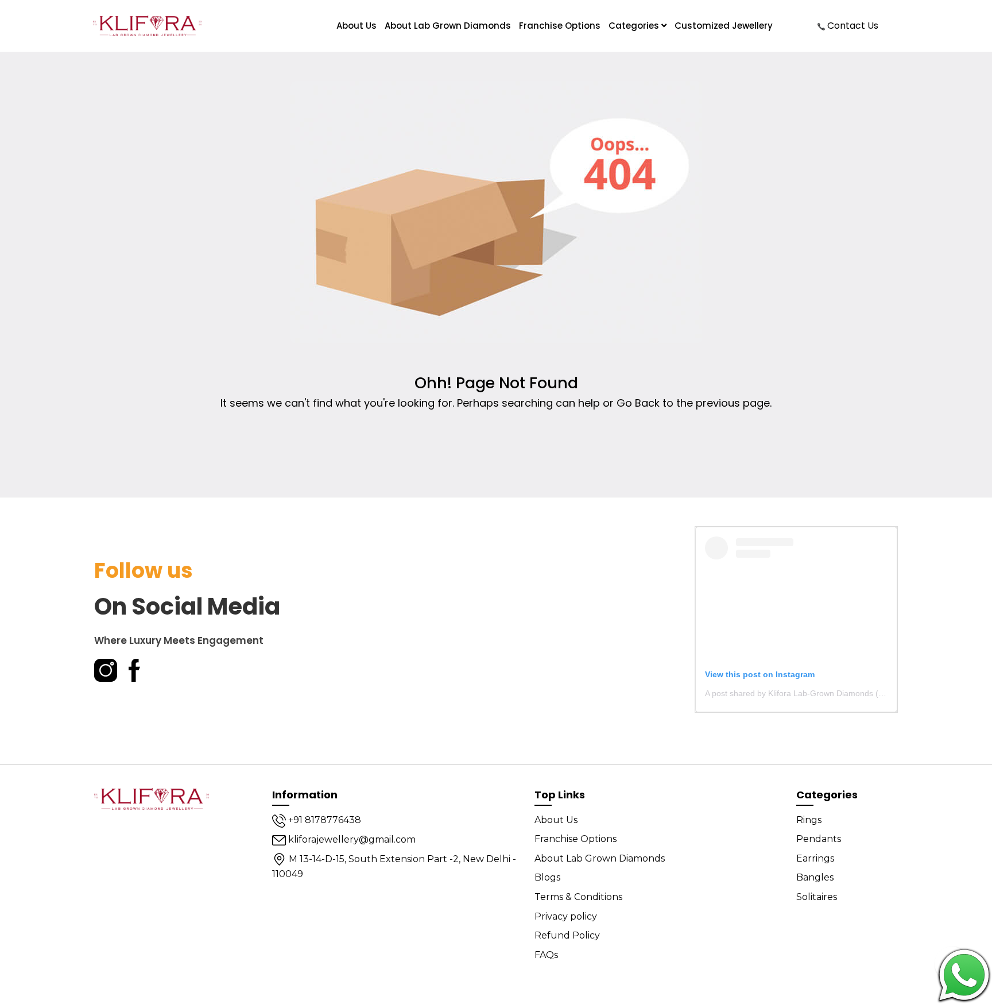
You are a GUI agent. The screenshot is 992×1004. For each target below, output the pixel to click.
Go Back (638, 403)
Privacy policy (565, 916)
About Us (556, 819)
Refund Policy (567, 935)
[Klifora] (151, 798)
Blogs (547, 877)
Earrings (815, 858)
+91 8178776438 (323, 819)
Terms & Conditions (578, 896)
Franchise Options (559, 26)
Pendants (818, 838)
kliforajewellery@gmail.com (351, 839)
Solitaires (816, 896)
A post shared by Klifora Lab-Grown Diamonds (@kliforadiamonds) (826, 693)
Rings (809, 819)
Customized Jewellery (724, 26)
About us (356, 26)
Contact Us (851, 25)
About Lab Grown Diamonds (448, 26)
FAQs (546, 954)
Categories (635, 26)
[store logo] (147, 26)
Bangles (815, 877)
